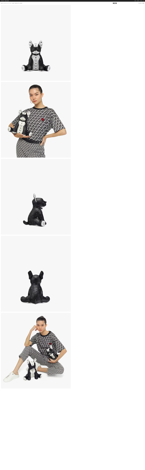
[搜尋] (139, 3)
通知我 (108, 13)
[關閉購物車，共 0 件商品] (143, 3)
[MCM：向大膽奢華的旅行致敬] (115, 3)
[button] (36, 43)
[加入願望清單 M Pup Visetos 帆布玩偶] (130, 5)
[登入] (140, 3)
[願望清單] (142, 3)
